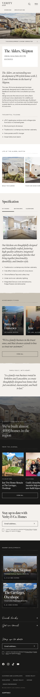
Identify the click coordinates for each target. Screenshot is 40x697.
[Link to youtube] (18, 664)
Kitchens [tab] (5, 208)
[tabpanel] (20, 227)
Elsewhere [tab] (30, 208)
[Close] (37, 41)
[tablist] (20, 210)
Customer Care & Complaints (12, 676)
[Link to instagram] (8, 664)
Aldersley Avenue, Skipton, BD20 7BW (15, 56)
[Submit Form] (34, 523)
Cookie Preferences (10, 684)
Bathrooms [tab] (18, 208)
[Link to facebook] (3, 664)
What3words (8, 59)
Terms (19, 531)
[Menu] (36, 4)
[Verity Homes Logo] (7, 4)
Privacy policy (18, 680)
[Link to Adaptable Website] (20, 693)
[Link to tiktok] (13, 664)
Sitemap (29, 680)
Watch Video (13, 170)
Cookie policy (30, 676)
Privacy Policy (28, 529)
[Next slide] (34, 227)
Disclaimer (6, 680)
